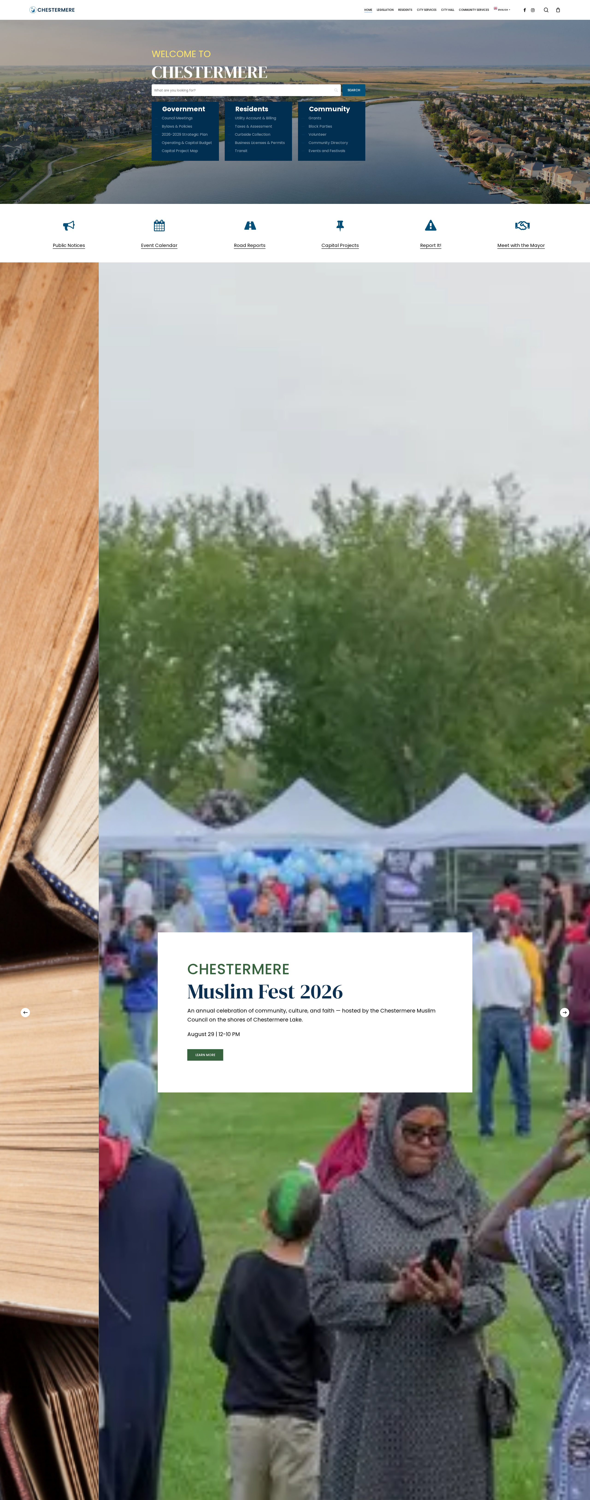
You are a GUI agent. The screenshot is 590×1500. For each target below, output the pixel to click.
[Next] (564, 1012)
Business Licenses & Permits (260, 142)
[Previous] (25, 1012)
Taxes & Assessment (253, 126)
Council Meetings (177, 118)
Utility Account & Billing (255, 118)
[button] (239, 1055)
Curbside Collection (252, 134)
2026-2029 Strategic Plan (185, 134)
